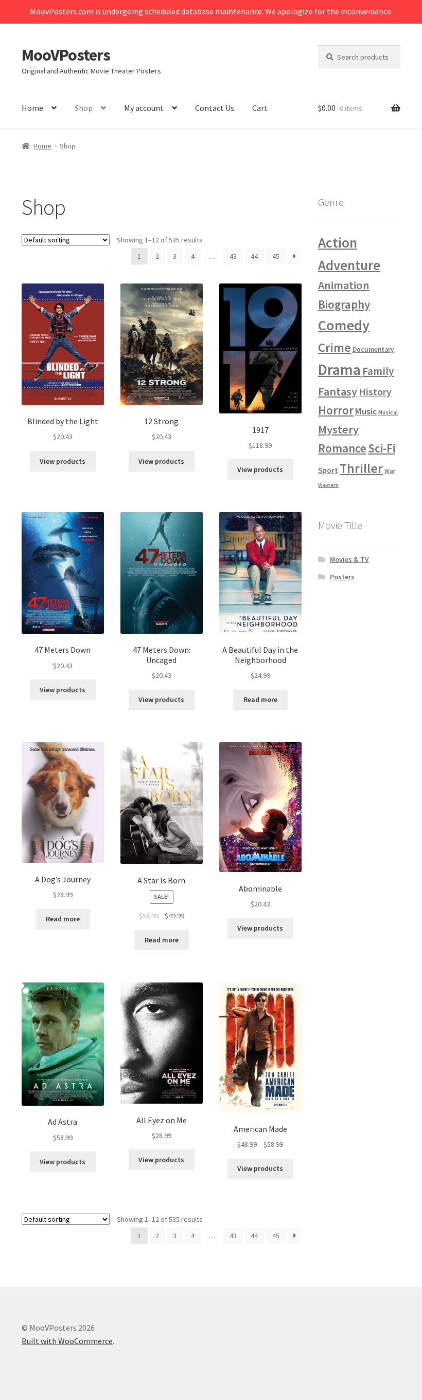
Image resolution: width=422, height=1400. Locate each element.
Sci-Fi (381, 448)
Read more (260, 699)
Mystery (338, 429)
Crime (334, 347)
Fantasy (337, 391)
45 (275, 256)
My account (144, 108)
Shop (84, 108)
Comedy (344, 325)
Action (337, 242)
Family (378, 371)
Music (366, 411)
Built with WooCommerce (67, 1341)
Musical (388, 412)
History (375, 392)
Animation (344, 285)
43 (233, 256)
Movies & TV (349, 559)
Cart (260, 108)
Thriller (361, 468)
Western (328, 485)
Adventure (349, 265)
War (389, 471)
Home (32, 108)
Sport (328, 470)
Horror (336, 410)
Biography (344, 304)
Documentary (373, 349)
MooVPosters (66, 55)
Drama (339, 369)
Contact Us (214, 108)
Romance (342, 448)
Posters (342, 576)
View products (62, 461)
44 (254, 256)
